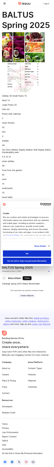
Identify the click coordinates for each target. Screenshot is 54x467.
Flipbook (32, 380)
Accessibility (7, 449)
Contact (6, 393)
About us (6, 368)
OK (27, 253)
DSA (4, 445)
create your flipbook (41, 324)
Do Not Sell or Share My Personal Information (22, 453)
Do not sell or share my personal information (27, 261)
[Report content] (49, 271)
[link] (46, 3)
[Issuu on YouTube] (33, 462)
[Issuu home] (24, 3)
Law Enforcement (10, 432)
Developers (7, 406)
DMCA (5, 440)
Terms (5, 424)
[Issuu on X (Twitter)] (19, 462)
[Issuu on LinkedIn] (12, 462)
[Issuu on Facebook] (5, 462)
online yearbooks (13, 321)
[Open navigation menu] (4, 3)
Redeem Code (8, 412)
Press (4, 387)
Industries (32, 387)
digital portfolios (41, 318)
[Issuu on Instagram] (26, 462)
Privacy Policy (13, 235)
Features (32, 374)
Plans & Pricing (9, 380)
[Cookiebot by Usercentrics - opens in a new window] (40, 204)
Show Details (40, 246)
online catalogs (29, 321)
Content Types (35, 368)
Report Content (9, 436)
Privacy (5, 428)
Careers (5, 374)
